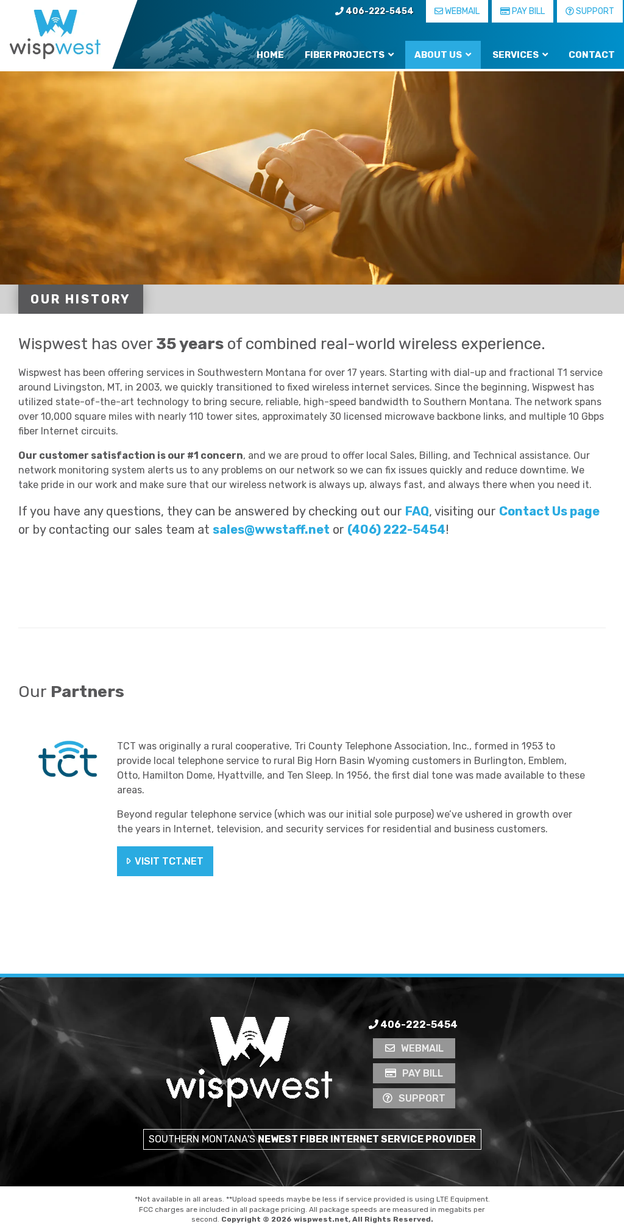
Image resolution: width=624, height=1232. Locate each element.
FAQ (417, 511)
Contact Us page (549, 511)
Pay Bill (527, 11)
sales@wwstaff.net (271, 529)
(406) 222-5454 (396, 529)
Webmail (461, 11)
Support (594, 11)
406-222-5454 (379, 11)
